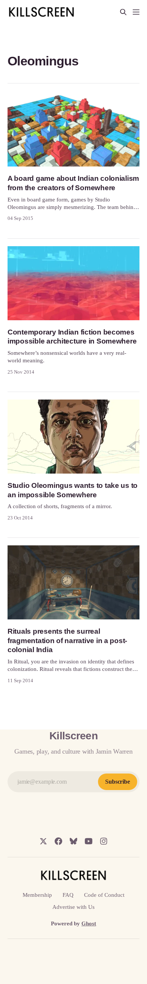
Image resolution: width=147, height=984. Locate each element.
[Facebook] (58, 841)
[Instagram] (103, 841)
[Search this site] (123, 12)
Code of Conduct (104, 895)
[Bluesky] (73, 841)
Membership (37, 895)
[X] (43, 841)
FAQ (68, 895)
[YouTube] (88, 841)
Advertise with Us (73, 907)
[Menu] (136, 12)
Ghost (88, 923)
